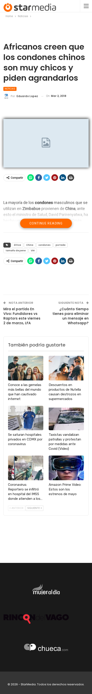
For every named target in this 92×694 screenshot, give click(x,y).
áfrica (17, 245)
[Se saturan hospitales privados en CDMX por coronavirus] (25, 418)
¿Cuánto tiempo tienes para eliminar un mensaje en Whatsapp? (70, 316)
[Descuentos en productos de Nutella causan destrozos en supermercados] (66, 368)
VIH (33, 250)
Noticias (10, 88)
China (29, 245)
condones (44, 245)
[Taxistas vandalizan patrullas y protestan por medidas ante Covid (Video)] (66, 418)
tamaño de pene (16, 250)
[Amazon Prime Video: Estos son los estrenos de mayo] (66, 468)
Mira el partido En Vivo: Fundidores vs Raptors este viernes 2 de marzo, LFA (21, 316)
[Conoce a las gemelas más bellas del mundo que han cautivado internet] (25, 368)
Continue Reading (46, 223)
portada (60, 245)
